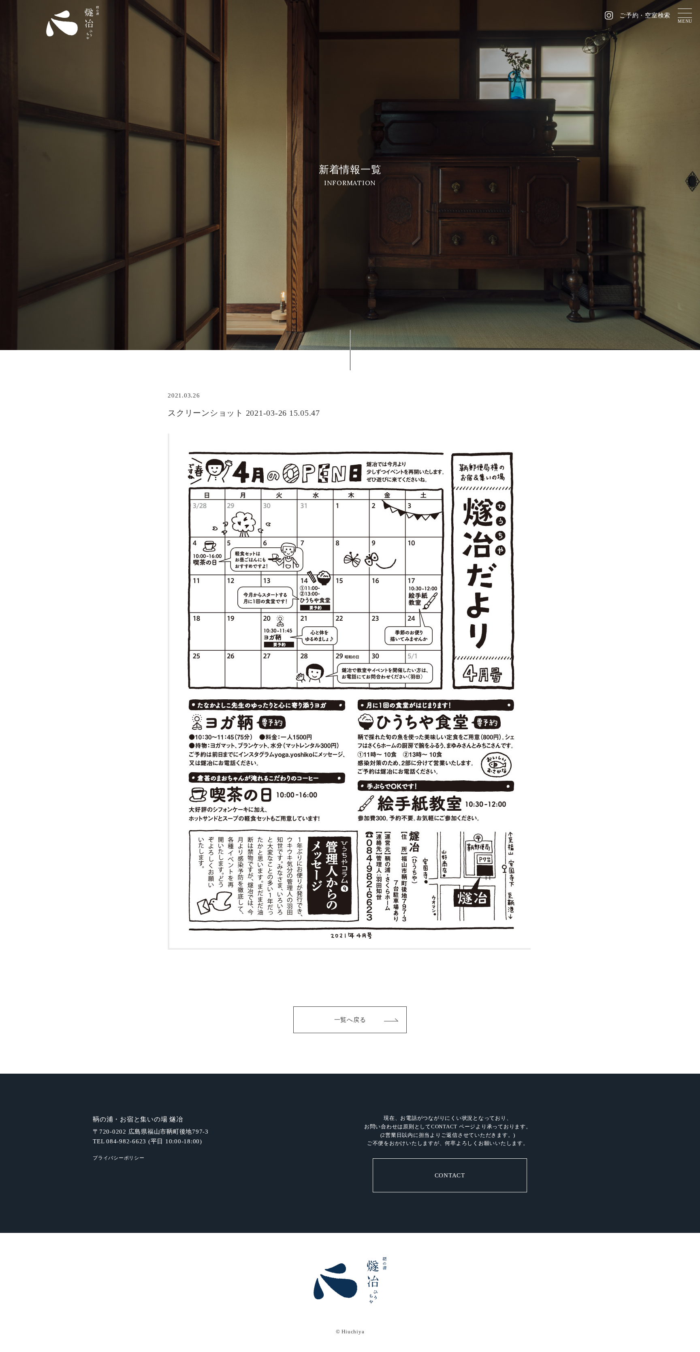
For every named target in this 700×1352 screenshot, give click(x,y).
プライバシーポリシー (119, 1158)
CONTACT (450, 1175)
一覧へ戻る (350, 1020)
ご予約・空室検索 (644, 16)
